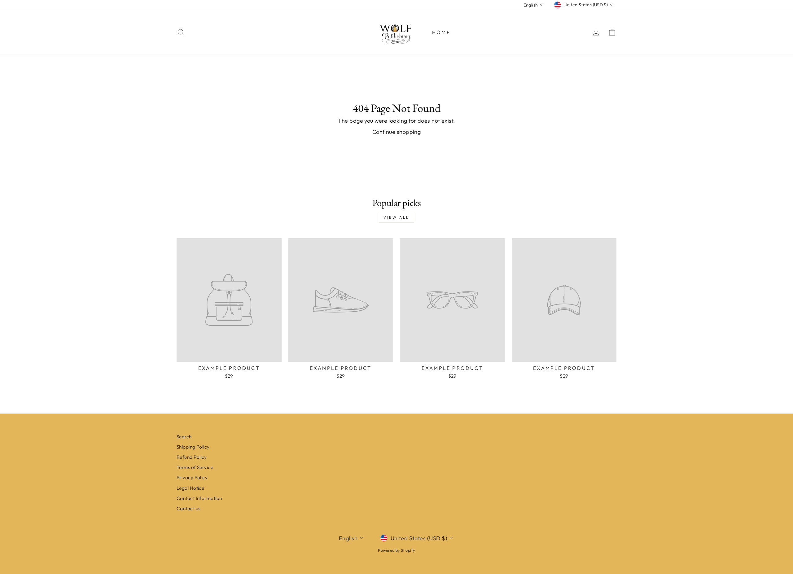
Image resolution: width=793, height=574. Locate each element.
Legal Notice (190, 488)
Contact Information (199, 498)
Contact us (188, 508)
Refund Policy (192, 457)
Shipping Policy (193, 447)
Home (441, 32)
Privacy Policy (192, 477)
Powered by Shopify (396, 550)
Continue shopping (396, 131)
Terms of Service (195, 467)
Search (184, 437)
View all (396, 217)
